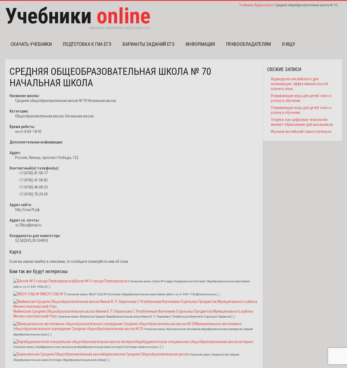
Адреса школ (264, 5)
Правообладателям (248, 44)
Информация (200, 44)
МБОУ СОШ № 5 (54, 294)
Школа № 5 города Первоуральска (101, 281)
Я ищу (288, 44)
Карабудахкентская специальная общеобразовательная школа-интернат (194, 342)
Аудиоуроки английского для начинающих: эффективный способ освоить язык (299, 84)
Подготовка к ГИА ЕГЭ (87, 44)
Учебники (246, 5)
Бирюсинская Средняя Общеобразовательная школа (146, 354)
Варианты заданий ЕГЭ (149, 44)
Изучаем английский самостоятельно (301, 131)
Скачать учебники (31, 44)
